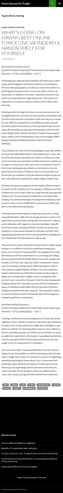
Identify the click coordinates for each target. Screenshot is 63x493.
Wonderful (29, 388)
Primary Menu (59, 3)
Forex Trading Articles (12, 27)
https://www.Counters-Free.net (31, 477)
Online (7, 388)
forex (14, 385)
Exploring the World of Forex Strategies (19, 466)
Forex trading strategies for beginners (18, 443)
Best (6, 385)
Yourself (43, 388)
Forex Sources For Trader (15, 3)
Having (56, 385)
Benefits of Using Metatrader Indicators (19, 448)
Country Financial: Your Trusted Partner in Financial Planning (29, 453)
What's (17, 388)
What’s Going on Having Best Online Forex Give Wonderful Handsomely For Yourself (31, 42)
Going (31, 385)
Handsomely (43, 385)
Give (23, 385)
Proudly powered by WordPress (13, 489)
